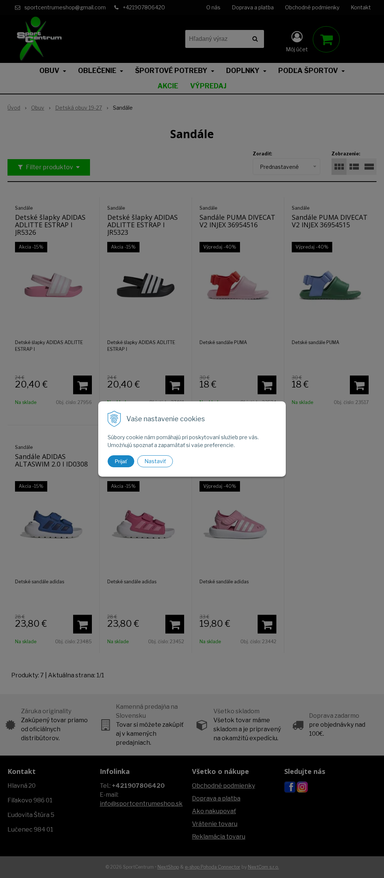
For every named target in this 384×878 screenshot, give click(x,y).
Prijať (121, 461)
